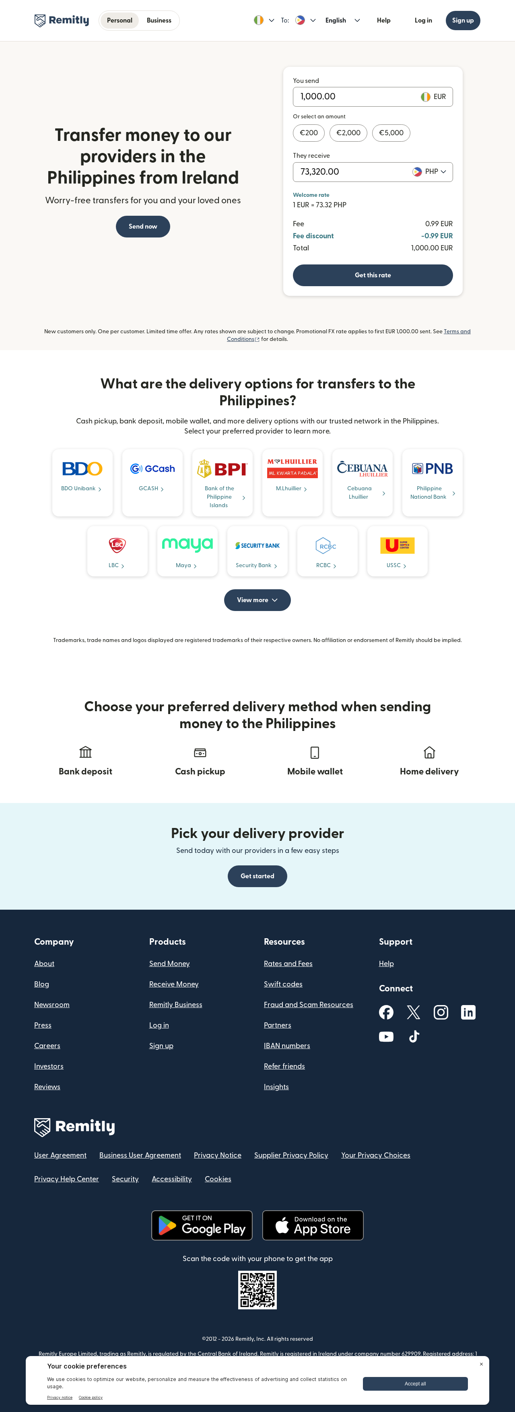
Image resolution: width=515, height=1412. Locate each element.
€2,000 (348, 133)
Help (384, 20)
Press (43, 1025)
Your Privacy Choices (375, 1155)
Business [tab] (159, 20)
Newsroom (52, 1004)
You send (306, 81)
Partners (277, 1025)
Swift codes (283, 984)
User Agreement (60, 1155)
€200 (309, 133)
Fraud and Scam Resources (308, 1004)
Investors (49, 1066)
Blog (41, 984)
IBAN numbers (287, 1045)
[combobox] (435, 171)
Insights (276, 1087)
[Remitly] (62, 20)
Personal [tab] (119, 20)
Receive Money (174, 984)
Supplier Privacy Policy (291, 1155)
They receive (311, 156)
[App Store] (312, 1225)
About (44, 963)
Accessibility (172, 1179)
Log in (423, 20)
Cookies (218, 1179)
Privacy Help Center (66, 1179)
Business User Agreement (140, 1155)
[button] (264, 20)
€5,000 (391, 133)
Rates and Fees (288, 963)
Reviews (47, 1087)
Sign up (463, 20)
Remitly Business (175, 1004)
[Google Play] (202, 1225)
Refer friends (284, 1066)
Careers (47, 1045)
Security (125, 1179)
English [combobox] (335, 20)
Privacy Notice (217, 1155)
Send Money (169, 963)
